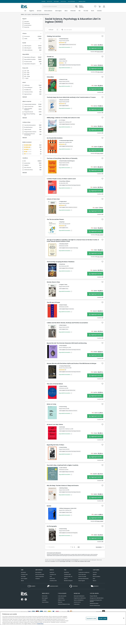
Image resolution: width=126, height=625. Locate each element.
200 (79, 547)
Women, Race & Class (53, 282)
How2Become (27, 89)
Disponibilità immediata (30, 59)
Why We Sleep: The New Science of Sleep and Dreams (63, 485)
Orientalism (50, 77)
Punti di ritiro (49, 1)
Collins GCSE (73, 508)
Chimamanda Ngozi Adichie (66, 140)
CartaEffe (43, 1)
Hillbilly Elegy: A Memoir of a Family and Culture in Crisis (63, 118)
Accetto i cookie (102, 618)
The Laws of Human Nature (55, 384)
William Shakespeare (65, 508)
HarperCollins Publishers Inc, (65, 428)
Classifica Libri (24, 574)
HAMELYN (26, 165)
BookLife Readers (28, 127)
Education (26, 21)
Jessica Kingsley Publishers (28, 109)
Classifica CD (53, 574)
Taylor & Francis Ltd (28, 106)
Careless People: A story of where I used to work (61, 179)
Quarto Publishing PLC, (64, 347)
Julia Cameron (63, 467)
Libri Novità (23, 572)
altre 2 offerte (100, 153)
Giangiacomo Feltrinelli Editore (96, 598)
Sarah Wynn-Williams (65, 181)
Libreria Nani (27, 163)
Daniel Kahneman (64, 38)
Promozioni (27, 36)
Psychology (27, 23)
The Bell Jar (50, 56)
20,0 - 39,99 (27, 76)
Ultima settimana (28, 50)
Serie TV (66, 578)
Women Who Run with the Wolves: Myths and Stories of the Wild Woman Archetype (71, 363)
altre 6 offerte (100, 51)
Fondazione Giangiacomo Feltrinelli (96, 600)
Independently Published (30, 104)
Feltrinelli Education (94, 603)
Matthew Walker (64, 488)
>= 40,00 (26, 78)
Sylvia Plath (63, 59)
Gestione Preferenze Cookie (64, 604)
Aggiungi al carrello (96, 48)
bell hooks (62, 427)
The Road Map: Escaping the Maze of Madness (60, 262)
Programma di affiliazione (80, 598)
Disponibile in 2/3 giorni (29, 63)
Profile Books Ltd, (62, 245)
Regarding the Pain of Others (55, 445)
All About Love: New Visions (55, 424)
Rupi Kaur (62, 222)
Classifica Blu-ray (68, 576)
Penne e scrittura (96, 576)
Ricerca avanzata (81, 6)
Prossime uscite (28, 61)
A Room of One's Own (53, 199)
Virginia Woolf (63, 201)
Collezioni (37, 578)
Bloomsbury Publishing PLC (29, 114)
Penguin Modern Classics (30, 131)
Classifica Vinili (53, 580)
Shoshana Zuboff (64, 243)
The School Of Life (28, 92)
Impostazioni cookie (91, 618)
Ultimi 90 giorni (27, 48)
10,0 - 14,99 (26, 72)
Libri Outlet (23, 576)
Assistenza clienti (82, 1)
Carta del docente (71, 1)
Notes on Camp (51, 404)
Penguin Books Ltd (28, 111)
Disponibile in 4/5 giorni (29, 57)
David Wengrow (71, 160)
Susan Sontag (63, 406)
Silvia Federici (63, 325)
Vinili (51, 576)
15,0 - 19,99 (26, 74)
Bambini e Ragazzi (68, 580)
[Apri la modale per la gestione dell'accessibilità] (103, 611)
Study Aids (26, 27)
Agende (94, 574)
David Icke (62, 264)
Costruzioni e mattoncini (83, 572)
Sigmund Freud (27, 94)
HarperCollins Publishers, (64, 122)
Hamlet (49, 506)
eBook (22, 580)
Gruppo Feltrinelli (93, 596)
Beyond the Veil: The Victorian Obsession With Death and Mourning (67, 343)
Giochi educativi (82, 574)
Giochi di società (82, 576)
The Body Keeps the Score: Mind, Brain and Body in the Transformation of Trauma (71, 97)
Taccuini (95, 572)
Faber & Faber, (62, 61)
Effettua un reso (61, 600)
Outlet (25, 38)
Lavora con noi (77, 602)
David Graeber (63, 160)
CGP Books (26, 85)
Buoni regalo (56, 1)
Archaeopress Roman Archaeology (29, 134)
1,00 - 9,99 (26, 70)
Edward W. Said (63, 79)
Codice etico (77, 604)
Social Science (27, 25)
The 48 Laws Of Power (53, 302)
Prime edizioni (38, 572)
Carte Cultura (63, 1)
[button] (76, 6)
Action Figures (81, 580)
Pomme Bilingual (28, 87)
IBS (25, 161)
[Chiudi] (123, 618)
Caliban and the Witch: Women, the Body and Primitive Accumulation (67, 323)
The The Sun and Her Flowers (55, 219)
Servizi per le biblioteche (79, 596)
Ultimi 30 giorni (27, 45)
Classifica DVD (67, 574)
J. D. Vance (62, 120)
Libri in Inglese (24, 578)
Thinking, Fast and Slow (54, 36)
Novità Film (66, 572)
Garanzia (60, 602)
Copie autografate (39, 576)
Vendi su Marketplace (78, 600)
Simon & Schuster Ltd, (63, 223)
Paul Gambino (63, 345)
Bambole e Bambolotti (83, 578)
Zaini (94, 578)
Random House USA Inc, (64, 367)
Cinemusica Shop (28, 169)
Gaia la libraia (45, 602)
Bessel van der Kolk (64, 99)
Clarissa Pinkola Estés (65, 366)
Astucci (94, 580)
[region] (63, 618)
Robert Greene (63, 305)
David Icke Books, (62, 266)
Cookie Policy (40, 623)
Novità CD (52, 572)
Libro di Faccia (27, 167)
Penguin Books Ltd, (63, 40)
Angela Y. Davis (63, 284)
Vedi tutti (24, 96)
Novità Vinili (52, 578)
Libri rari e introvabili (39, 574)
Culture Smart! (27, 129)
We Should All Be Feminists (54, 138)
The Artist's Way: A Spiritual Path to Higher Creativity (62, 465)
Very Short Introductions (30, 125)
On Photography (52, 526)
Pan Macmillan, (62, 183)
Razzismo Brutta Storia (95, 605)
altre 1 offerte (100, 72)
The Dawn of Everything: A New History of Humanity (62, 158)
